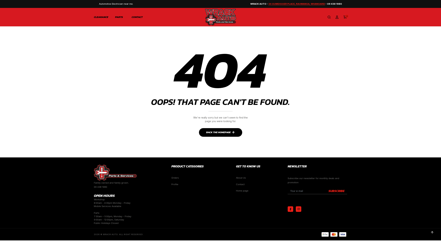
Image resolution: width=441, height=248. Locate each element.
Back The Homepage (218, 132)
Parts (119, 17)
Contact (137, 17)
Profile (174, 184)
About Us (241, 177)
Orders (175, 177)
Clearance (101, 17)
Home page (242, 190)
